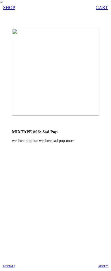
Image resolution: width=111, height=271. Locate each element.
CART (102, 7)
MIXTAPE (9, 266)
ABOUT (103, 266)
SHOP (9, 7)
